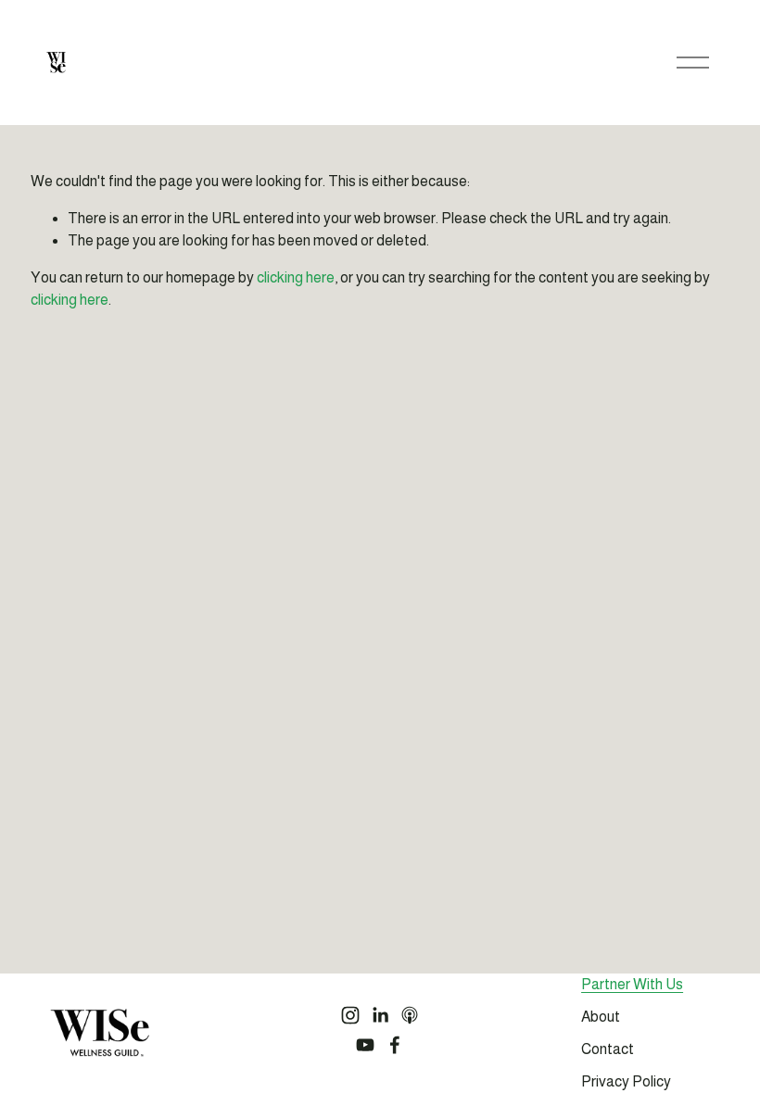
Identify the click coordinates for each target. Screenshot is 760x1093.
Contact (607, 1049)
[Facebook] (395, 1045)
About (600, 1016)
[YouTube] (365, 1045)
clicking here (296, 277)
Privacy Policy (626, 1081)
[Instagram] (350, 1015)
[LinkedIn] (380, 1015)
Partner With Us (632, 984)
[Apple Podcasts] (409, 1015)
